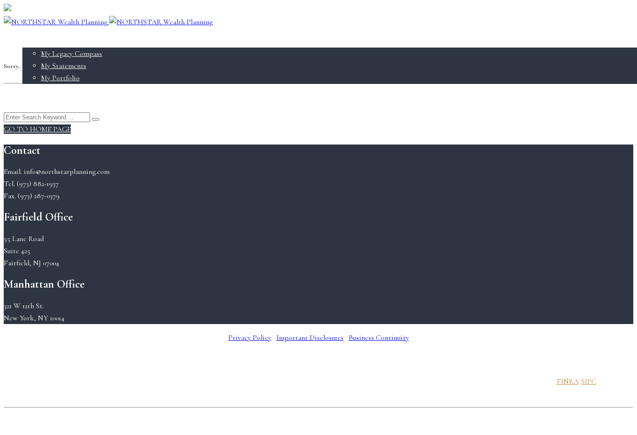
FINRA (568, 381)
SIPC (588, 381)
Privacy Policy (249, 337)
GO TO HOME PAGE (37, 129)
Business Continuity (379, 337)
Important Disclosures (310, 337)
